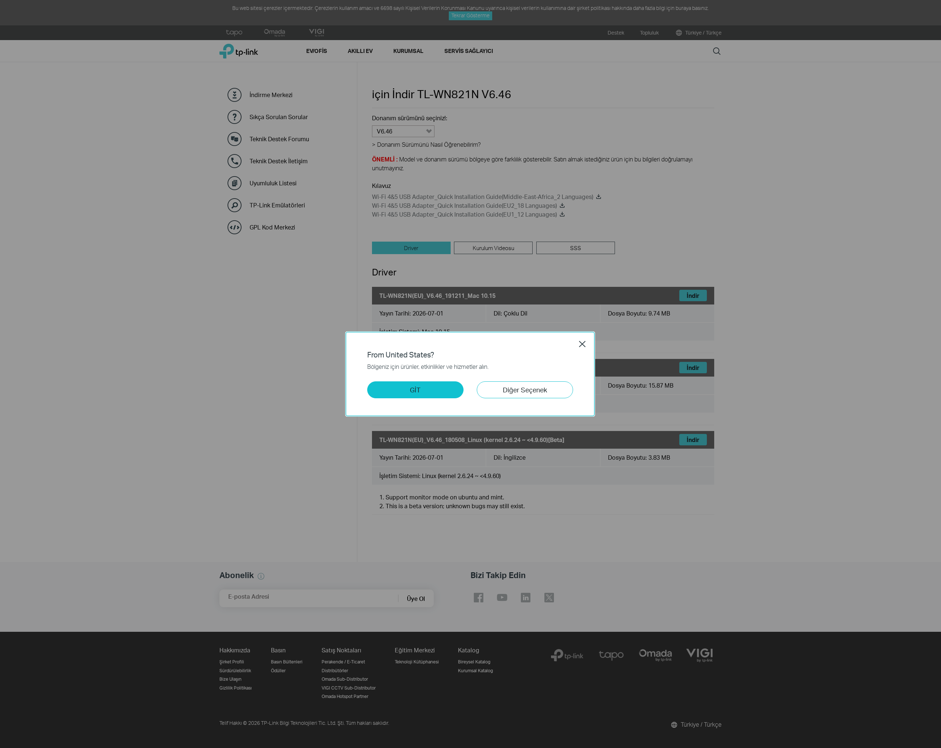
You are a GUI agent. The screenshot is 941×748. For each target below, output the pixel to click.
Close (582, 344)
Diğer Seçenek (525, 389)
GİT (415, 389)
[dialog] (470, 374)
